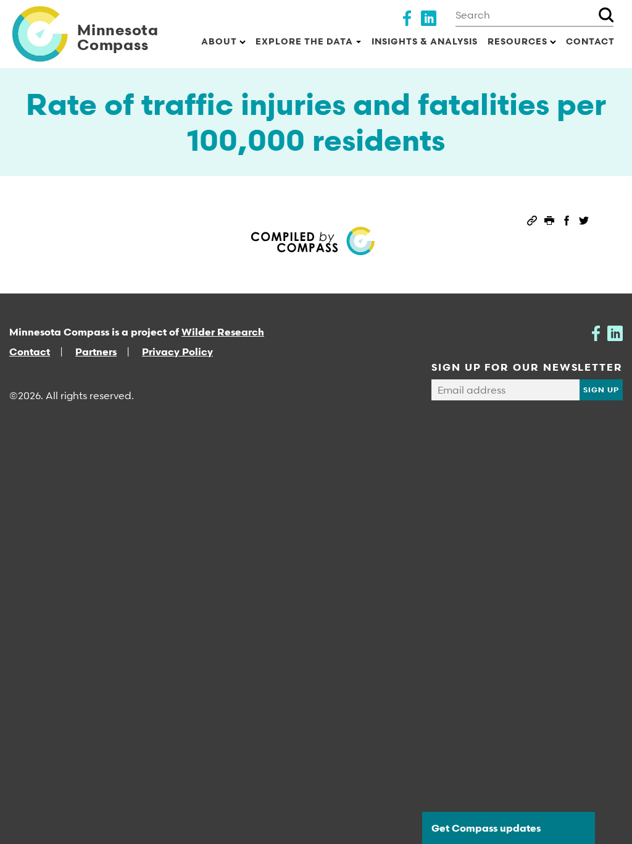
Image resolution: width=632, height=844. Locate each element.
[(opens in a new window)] (407, 17)
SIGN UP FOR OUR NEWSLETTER (527, 367)
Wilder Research (222, 332)
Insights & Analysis (425, 41)
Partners (96, 351)
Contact (590, 41)
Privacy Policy (177, 351)
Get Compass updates (486, 828)
